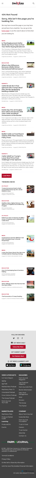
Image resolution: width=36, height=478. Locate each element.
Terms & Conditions (8, 455)
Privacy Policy (6, 459)
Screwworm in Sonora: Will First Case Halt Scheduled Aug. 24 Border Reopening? (13, 239)
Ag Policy (5, 186)
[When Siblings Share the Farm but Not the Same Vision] (30, 284)
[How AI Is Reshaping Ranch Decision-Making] (30, 271)
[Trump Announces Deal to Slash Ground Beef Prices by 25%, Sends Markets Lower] (30, 189)
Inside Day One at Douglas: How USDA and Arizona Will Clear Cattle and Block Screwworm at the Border (12, 112)
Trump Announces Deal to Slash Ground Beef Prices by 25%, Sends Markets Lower (12, 190)
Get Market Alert (18, 356)
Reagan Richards (7, 208)
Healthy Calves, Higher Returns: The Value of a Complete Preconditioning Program (13, 204)
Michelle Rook (5, 101)
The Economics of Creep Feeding (12, 296)
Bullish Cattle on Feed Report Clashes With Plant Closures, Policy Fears (13, 135)
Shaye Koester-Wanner (8, 274)
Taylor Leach (18, 287)
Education (5, 63)
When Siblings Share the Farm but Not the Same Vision (13, 284)
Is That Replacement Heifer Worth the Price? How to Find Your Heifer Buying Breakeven (13, 45)
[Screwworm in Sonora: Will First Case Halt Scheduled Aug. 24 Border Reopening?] (30, 238)
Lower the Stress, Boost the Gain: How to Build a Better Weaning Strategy (13, 253)
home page (5, 31)
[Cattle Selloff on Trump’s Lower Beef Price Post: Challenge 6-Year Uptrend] (30, 155)
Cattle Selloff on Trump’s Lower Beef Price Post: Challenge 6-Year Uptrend (11, 158)
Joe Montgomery (19, 298)
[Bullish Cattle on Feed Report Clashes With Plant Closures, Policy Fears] (30, 133)
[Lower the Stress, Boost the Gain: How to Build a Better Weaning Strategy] (30, 253)
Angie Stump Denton (7, 56)
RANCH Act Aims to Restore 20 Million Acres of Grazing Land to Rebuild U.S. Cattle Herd (13, 219)
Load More (7, 175)
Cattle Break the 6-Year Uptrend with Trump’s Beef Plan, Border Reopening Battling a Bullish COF (12, 88)
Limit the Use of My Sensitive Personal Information (17, 466)
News (3, 40)
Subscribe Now (18, 347)
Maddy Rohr (18, 256)
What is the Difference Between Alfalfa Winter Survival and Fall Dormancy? (12, 67)
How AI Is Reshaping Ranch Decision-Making (13, 271)
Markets (5, 83)
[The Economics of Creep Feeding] (30, 297)
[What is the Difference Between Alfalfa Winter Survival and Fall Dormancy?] (30, 64)
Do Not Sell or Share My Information (13, 462)
